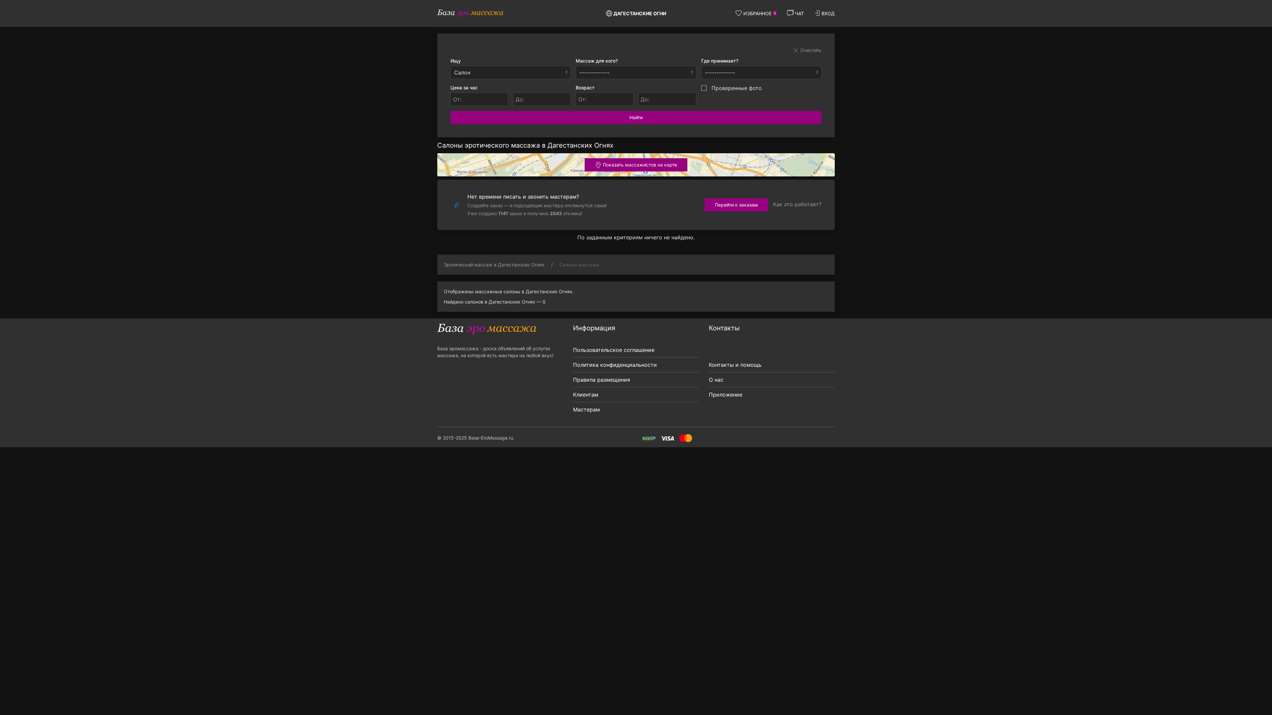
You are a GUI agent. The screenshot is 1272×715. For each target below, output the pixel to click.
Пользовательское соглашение (614, 350)
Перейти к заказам (736, 205)
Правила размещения (601, 379)
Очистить (810, 50)
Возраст (585, 87)
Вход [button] (828, 13)
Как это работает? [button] (797, 204)
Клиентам (585, 394)
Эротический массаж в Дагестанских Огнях (494, 264)
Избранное (759, 13)
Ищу (455, 61)
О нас (716, 379)
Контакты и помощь (735, 364)
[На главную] (470, 13)
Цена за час (464, 87)
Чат (799, 13)
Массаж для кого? (597, 61)
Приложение (725, 394)
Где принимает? (719, 61)
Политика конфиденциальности (615, 364)
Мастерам (586, 409)
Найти (636, 117)
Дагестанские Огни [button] (639, 13)
